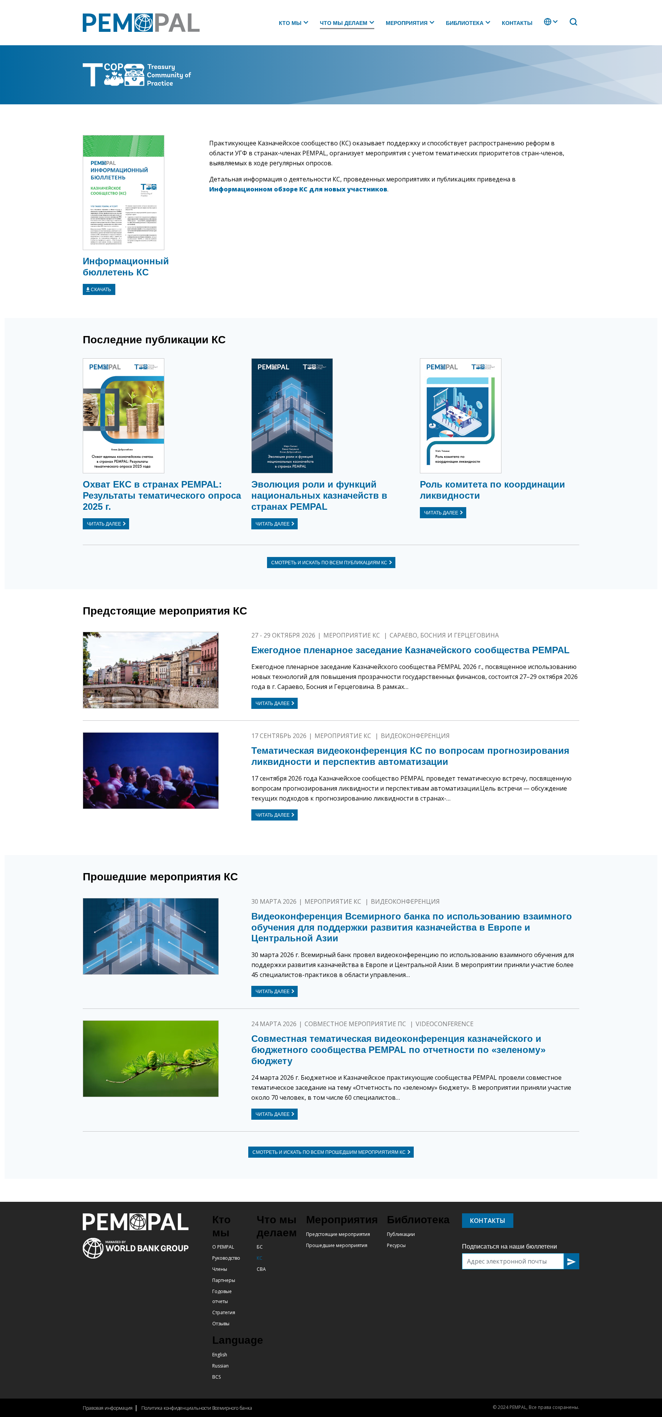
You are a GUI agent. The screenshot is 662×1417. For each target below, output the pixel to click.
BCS (216, 1377)
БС (260, 1247)
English (219, 1354)
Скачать (101, 289)
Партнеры (223, 1280)
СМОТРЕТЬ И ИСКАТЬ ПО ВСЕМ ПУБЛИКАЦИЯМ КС (329, 562)
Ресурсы (396, 1245)
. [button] (545, 25)
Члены (219, 1269)
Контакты (517, 23)
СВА (261, 1269)
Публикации (401, 1234)
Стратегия (223, 1312)
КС (259, 1258)
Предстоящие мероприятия (338, 1234)
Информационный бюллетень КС (126, 266)
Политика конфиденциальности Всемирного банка (196, 1408)
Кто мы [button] (290, 23)
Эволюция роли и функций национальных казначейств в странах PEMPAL (319, 495)
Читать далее (104, 524)
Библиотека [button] (464, 23)
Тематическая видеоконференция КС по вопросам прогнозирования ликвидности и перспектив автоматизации (410, 756)
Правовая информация (108, 1408)
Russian (220, 1366)
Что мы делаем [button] (343, 23)
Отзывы (220, 1323)
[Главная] (144, 23)
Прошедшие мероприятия (336, 1245)
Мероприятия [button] (407, 23)
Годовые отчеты (222, 1296)
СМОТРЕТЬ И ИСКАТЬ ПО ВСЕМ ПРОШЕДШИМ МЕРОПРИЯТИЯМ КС (329, 1152)
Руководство (226, 1258)
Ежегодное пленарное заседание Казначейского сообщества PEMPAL (410, 650)
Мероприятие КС (352, 635)
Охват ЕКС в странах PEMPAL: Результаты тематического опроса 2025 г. (162, 495)
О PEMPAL (223, 1247)
